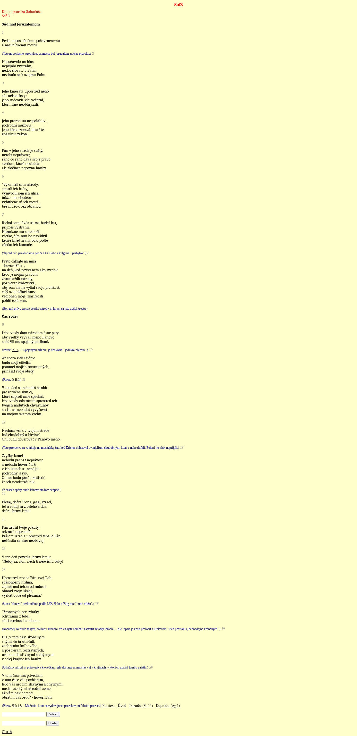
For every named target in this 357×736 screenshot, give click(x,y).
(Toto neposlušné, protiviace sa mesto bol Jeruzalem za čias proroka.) (46, 53)
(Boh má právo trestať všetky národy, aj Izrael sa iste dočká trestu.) (45, 308)
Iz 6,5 (15, 350)
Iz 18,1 (15, 379)
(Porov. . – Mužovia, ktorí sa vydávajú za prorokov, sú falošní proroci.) (51, 706)
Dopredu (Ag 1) (168, 705)
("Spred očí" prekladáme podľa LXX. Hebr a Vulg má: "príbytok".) (44, 253)
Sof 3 (5, 16)
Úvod (122, 705)
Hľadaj (52, 723)
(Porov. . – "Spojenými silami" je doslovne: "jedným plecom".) (45, 350)
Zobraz (53, 714)
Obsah (7, 732)
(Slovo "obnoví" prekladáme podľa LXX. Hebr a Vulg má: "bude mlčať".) (48, 604)
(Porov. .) (11, 379)
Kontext (108, 705)
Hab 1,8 (16, 706)
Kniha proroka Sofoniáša (22, 11)
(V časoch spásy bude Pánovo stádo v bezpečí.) (31, 490)
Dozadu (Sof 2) (141, 705)
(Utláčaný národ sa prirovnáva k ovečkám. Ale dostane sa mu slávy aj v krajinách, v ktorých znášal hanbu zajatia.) (75, 667)
